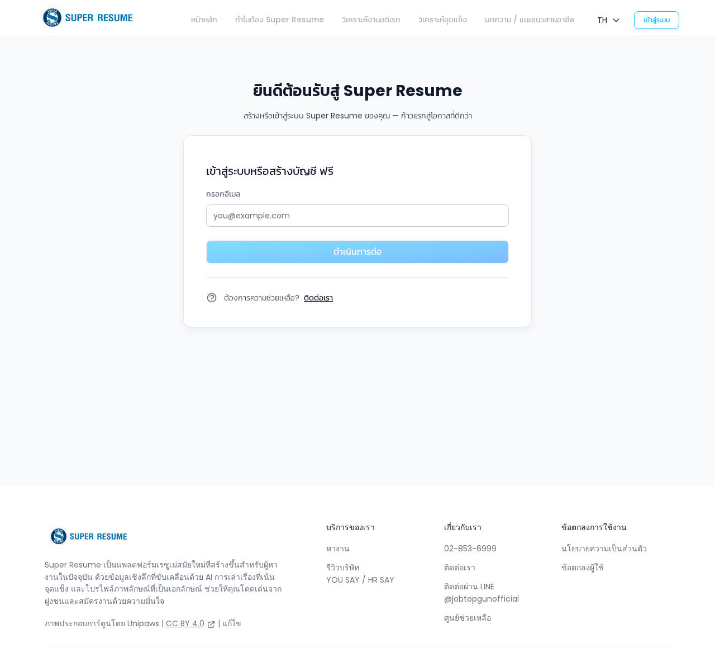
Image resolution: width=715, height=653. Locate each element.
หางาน (338, 548)
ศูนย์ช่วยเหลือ (467, 617)
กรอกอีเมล (223, 193)
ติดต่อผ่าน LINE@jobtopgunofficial (481, 592)
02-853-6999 (470, 548)
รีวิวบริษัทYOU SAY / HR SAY (360, 573)
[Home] (84, 18)
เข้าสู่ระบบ (657, 20)
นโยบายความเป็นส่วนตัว (604, 548)
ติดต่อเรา (459, 567)
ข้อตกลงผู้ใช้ (582, 567)
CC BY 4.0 (185, 623)
